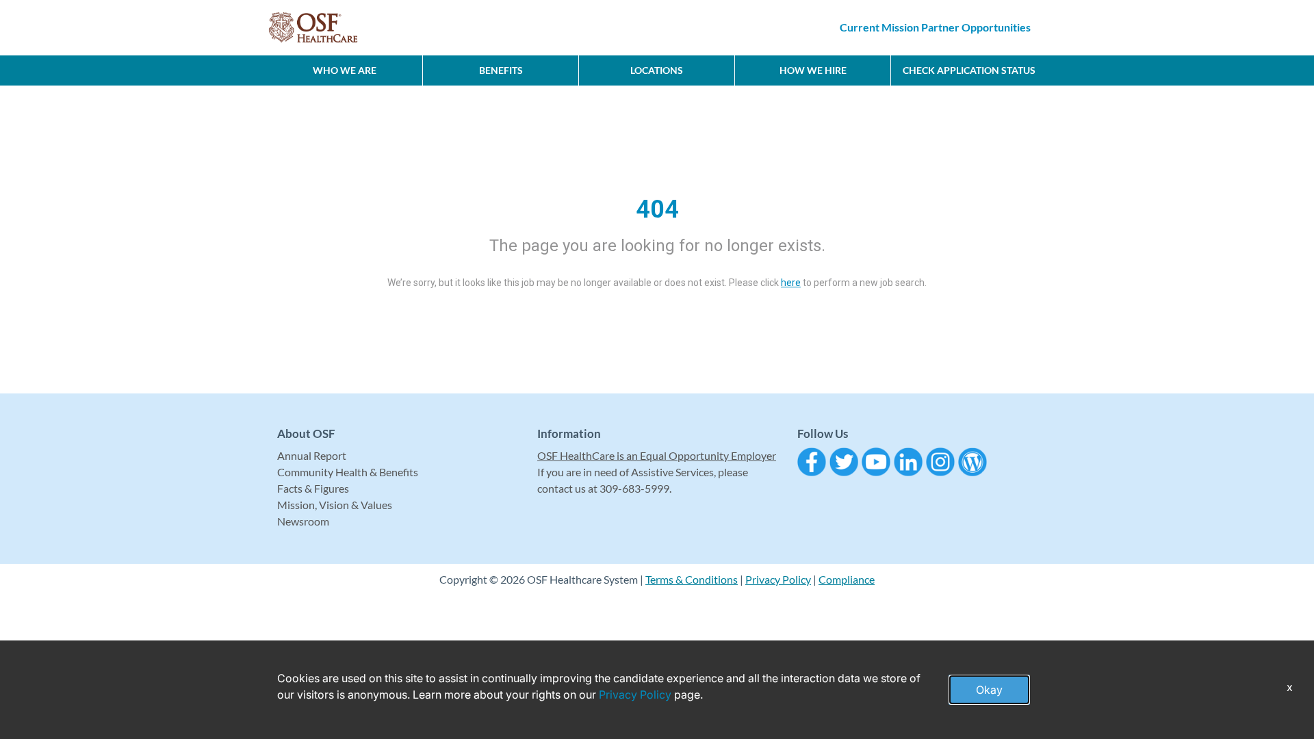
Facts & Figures (313, 488)
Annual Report (311, 455)
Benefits (501, 70)
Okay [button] (989, 690)
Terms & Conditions (691, 579)
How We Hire (813, 70)
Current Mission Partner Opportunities (935, 27)
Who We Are (344, 70)
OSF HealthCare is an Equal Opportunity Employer (656, 455)
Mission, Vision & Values (334, 504)
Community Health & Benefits (347, 471)
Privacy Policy (778, 579)
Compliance (847, 579)
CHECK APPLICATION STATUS (969, 70)
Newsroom (303, 521)
